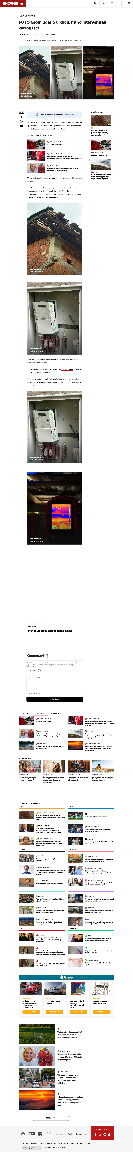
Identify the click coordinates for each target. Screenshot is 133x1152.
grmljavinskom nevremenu (39, 122)
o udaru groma (67, 369)
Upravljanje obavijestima (33, 1148)
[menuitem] (120, 3)
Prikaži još (50, 1118)
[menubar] (120, 3)
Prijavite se (54, 699)
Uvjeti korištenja (51, 1143)
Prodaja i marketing (37, 1143)
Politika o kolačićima (83, 1143)
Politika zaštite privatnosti (66, 1143)
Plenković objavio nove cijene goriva (50, 631)
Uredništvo (25, 1143)
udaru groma (50, 178)
